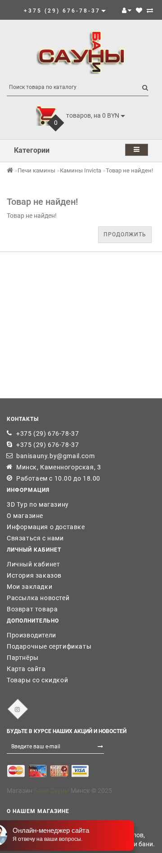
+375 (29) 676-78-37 (47, 433)
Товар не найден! (129, 170)
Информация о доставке (46, 526)
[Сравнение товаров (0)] (150, 10)
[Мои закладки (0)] (139, 10)
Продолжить (125, 234)
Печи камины (36, 170)
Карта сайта (26, 668)
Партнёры (23, 657)
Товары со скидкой (37, 680)
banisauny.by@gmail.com (55, 456)
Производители (31, 635)
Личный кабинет (33, 564)
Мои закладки (29, 586)
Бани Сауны (51, 790)
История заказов (34, 575)
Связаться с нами (35, 538)
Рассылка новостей (38, 597)
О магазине (25, 515)
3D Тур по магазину (38, 504)
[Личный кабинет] (126, 10)
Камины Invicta (80, 170)
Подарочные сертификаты (49, 646)
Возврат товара (32, 609)
